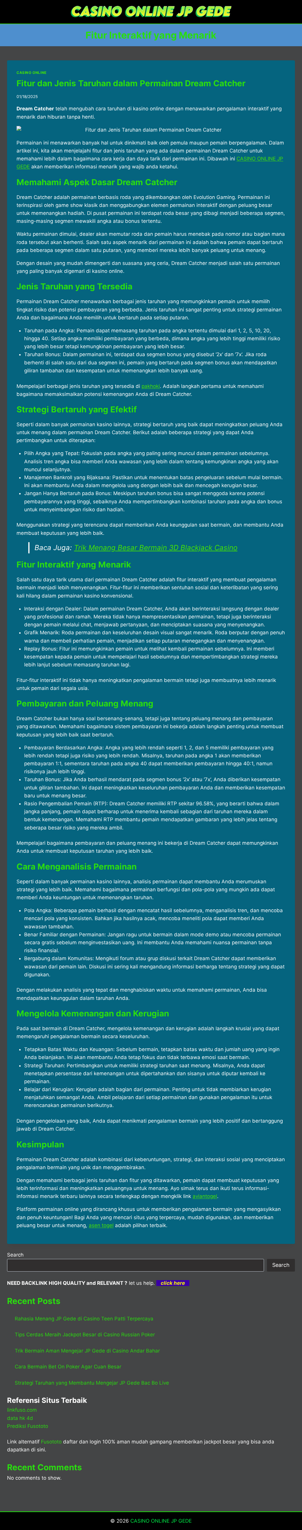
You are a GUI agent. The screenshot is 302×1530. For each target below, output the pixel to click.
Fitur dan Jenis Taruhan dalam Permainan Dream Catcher (131, 83)
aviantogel (205, 1196)
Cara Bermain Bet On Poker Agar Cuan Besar (68, 1367)
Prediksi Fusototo (27, 1426)
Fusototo (51, 1442)
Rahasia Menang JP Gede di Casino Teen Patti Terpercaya (84, 1319)
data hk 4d (20, 1418)
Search (15, 1255)
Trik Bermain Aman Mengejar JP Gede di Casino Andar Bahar (87, 1351)
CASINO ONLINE (32, 72)
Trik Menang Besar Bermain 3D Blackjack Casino (155, 547)
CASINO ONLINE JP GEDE (161, 1521)
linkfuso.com (22, 1410)
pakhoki (151, 386)
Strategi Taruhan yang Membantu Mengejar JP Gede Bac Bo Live (92, 1383)
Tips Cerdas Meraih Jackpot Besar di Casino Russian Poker (85, 1334)
